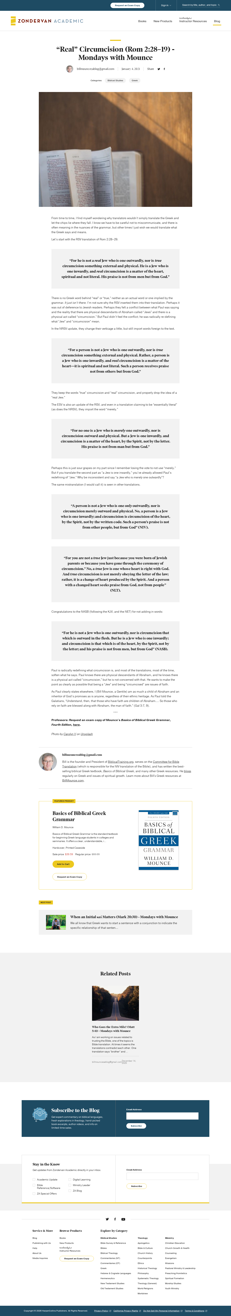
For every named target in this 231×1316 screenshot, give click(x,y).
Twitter (159, 69)
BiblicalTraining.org (120, 762)
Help (34, 1248)
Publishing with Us (41, 1243)
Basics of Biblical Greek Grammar (79, 816)
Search (219, 5)
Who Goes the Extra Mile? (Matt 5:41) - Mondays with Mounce (113, 1029)
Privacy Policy (101, 1310)
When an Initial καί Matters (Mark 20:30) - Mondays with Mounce (115, 922)
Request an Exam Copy (127, 5)
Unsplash (87, 734)
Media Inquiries (40, 1258)
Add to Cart (63, 864)
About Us (36, 1253)
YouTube (123, 1219)
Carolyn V (70, 734)
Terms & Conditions (194, 1310)
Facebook (164, 69)
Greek (135, 80)
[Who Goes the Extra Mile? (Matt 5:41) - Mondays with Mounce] (115, 1003)
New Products (67, 1243)
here (76, 725)
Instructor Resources (70, 1250)
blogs (187, 771)
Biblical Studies (115, 80)
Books (63, 1238)
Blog (34, 1238)
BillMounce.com (73, 781)
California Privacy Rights (126, 1310)
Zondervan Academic (47, 20)
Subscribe (136, 1125)
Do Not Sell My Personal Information (161, 1310)
